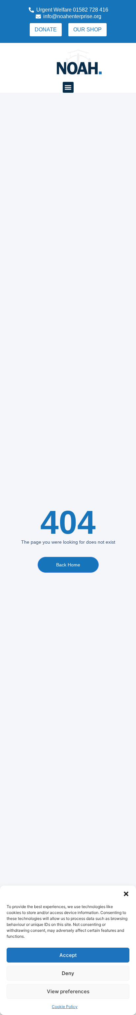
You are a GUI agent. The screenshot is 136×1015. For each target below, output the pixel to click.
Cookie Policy (65, 1006)
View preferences (68, 991)
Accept (68, 955)
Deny (68, 973)
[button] (126, 894)
